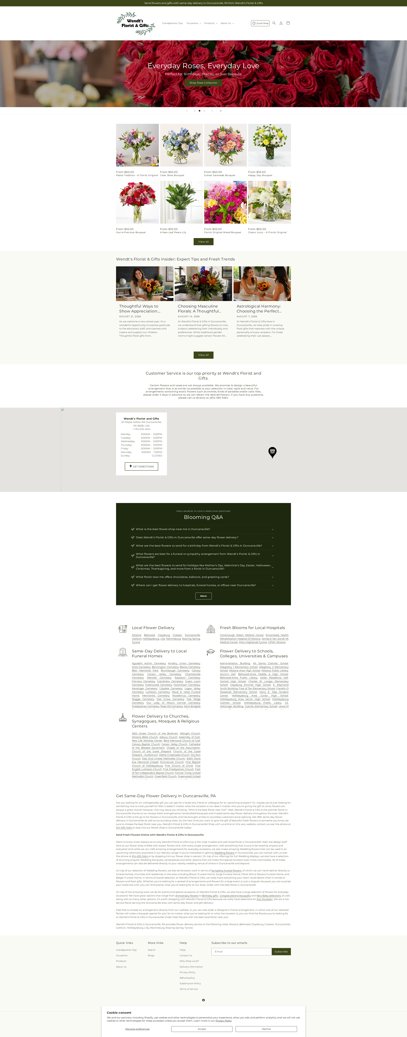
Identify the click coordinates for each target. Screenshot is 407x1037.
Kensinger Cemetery (144, 688)
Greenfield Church (165, 776)
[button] (193, 23)
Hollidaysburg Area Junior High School (260, 695)
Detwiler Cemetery (159, 677)
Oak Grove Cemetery (170, 699)
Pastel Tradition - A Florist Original (137, 175)
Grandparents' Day (126, 949)
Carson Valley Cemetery (164, 674)
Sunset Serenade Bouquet (219, 175)
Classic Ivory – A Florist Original (267, 232)
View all (203, 241)
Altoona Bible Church (145, 737)
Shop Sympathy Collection (203, 87)
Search (151, 949)
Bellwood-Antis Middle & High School (263, 674)
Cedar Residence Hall (274, 677)
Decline (266, 1028)
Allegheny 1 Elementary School (239, 666)
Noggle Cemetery (143, 699)
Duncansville (192, 635)
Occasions (122, 955)
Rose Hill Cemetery (171, 706)
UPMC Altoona (277, 642)
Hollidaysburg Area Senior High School (245, 699)
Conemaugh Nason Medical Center (242, 635)
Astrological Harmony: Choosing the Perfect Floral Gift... (259, 309)
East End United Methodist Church (163, 758)
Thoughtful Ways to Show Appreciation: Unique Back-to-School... (143, 309)
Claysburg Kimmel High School (250, 684)
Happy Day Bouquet (260, 175)
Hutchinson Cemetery (186, 684)
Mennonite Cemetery (155, 695)
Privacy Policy (224, 1020)
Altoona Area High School (244, 670)
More (203, 596)
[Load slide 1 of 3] (194, 110)
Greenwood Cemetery (158, 684)
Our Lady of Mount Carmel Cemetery (173, 702)
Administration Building (235, 663)
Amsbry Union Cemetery (184, 663)
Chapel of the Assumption (183, 747)
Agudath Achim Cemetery (149, 663)
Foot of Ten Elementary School (257, 688)
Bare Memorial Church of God (182, 740)
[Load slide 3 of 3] (204, 110)
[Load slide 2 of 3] (199, 110)
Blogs (151, 955)
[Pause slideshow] (220, 110)
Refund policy (187, 977)
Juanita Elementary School (261, 706)
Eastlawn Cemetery (187, 677)
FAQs (183, 949)
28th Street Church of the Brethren (155, 733)
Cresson (177, 635)
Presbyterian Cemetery (145, 706)
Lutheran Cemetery (158, 691)
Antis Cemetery (141, 666)
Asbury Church (168, 737)
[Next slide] (212, 110)
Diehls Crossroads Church (174, 754)
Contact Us (186, 955)
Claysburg (164, 635)
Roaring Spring (191, 638)
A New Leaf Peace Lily (173, 232)
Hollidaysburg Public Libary (262, 702)
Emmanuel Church (172, 761)
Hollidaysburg (151, 638)
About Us (121, 966)
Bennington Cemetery (165, 666)
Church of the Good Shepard (151, 751)
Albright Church (190, 733)
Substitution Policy (190, 983)
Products (121, 961)
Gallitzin (137, 638)
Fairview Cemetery (143, 681)
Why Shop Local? (189, 961)
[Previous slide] (186, 110)
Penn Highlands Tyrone (253, 642)
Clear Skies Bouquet (172, 175)
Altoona (136, 635)
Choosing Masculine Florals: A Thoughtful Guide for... (198, 309)
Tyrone (136, 642)
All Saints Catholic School (270, 663)
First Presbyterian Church (178, 769)
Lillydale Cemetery (170, 688)
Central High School (233, 681)
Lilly (162, 638)
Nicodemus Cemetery (186, 695)
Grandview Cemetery (170, 681)
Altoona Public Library (275, 670)
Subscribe (281, 951)
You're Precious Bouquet (131, 232)
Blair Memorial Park (145, 670)
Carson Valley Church (174, 744)
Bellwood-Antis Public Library (239, 677)
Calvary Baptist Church (146, 744)
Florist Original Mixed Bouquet (222, 232)
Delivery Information (191, 966)
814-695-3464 (124, 827)
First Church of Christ (179, 765)
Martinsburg (173, 638)
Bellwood (149, 635)
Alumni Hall (228, 674)
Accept (202, 1028)
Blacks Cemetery (190, 666)
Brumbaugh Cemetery (175, 670)
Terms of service (189, 989)
